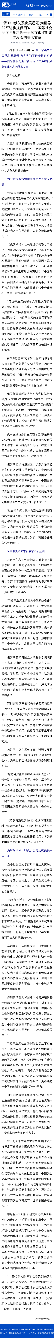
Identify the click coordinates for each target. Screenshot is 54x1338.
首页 (6, 14)
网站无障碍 (46, 5)
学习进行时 (19, 14)
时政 (40, 14)
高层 (31, 14)
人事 (48, 14)
